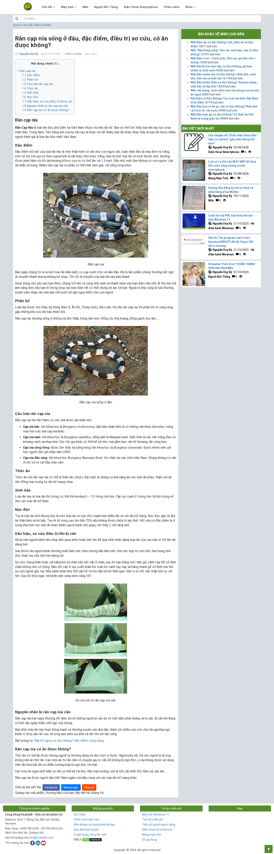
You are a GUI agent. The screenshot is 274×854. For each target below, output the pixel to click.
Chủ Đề (47, 7)
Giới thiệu (80, 814)
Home (17, 25)
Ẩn (56, 63)
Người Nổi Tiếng (106, 7)
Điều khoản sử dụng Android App (94, 824)
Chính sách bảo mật (86, 819)
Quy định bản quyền (86, 829)
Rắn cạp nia (26, 71)
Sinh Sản (30, 92)
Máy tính (67, 7)
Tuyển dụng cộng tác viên (90, 834)
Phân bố (30, 79)
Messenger (71, 787)
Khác (190, 7)
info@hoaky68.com (41, 837)
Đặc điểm (31, 75)
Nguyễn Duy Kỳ (28, 53)
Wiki (85, 7)
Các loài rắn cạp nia (37, 84)
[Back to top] (269, 849)
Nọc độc (30, 97)
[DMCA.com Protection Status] (92, 839)
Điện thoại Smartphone (141, 7)
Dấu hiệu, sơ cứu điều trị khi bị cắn (47, 101)
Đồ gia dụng (149, 839)
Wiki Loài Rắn (43, 25)
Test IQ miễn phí (152, 819)
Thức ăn (30, 88)
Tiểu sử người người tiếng (158, 824)
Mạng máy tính (151, 834)
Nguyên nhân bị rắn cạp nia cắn (45, 106)
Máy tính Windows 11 (155, 814)
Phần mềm (172, 7)
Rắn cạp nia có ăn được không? (45, 110)
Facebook (51, 787)
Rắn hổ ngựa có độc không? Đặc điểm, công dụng (69, 741)
